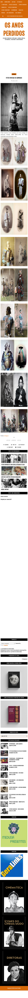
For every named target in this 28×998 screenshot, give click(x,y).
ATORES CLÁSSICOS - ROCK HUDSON (16, 809)
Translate (6, 645)
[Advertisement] (14, 55)
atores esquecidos (5, 10)
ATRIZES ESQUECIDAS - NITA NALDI (16, 772)
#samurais (13, 440)
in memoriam (14, 10)
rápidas (3, 12)
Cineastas (21, 10)
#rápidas (8, 440)
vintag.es (6, 435)
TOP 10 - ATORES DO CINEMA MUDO (16, 765)
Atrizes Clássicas (13, 4)
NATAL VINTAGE (5, 489)
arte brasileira (10, 12)
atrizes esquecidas (12, 7)
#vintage (19, 440)
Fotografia (19, 1)
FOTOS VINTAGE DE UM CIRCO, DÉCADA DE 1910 (13, 464)
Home (2, 1)
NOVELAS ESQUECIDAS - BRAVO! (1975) (17, 801)
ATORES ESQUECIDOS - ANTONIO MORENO (17, 787)
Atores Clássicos (23, 4)
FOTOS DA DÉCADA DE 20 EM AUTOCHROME (17, 751)
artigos (13, 1)
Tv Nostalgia (4, 4)
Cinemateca (3, 7)
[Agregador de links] (12, 876)
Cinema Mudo (7, 1)
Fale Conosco (18, 12)
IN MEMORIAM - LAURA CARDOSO (15, 743)
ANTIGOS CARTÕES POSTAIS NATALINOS (11, 477)
